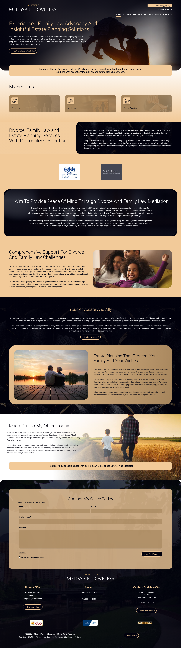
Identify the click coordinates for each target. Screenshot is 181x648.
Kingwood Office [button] (33, 607)
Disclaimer (22, 553)
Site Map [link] (31, 637)
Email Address (25, 517)
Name (21, 506)
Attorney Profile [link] (131, 14)
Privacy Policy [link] (41, 637)
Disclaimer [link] (23, 637)
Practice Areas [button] (151, 14)
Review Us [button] (131, 635)
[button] (179, 634)
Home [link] (118, 14)
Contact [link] (167, 14)
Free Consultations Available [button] (23, 51)
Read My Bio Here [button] (90, 337)
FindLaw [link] (78, 637)
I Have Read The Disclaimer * (32, 558)
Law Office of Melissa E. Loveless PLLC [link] (44, 634)
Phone (93, 506)
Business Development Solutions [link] (59, 637)
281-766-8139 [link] (164, 9)
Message (22, 527)
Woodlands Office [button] (146, 611)
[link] (32, 7)
